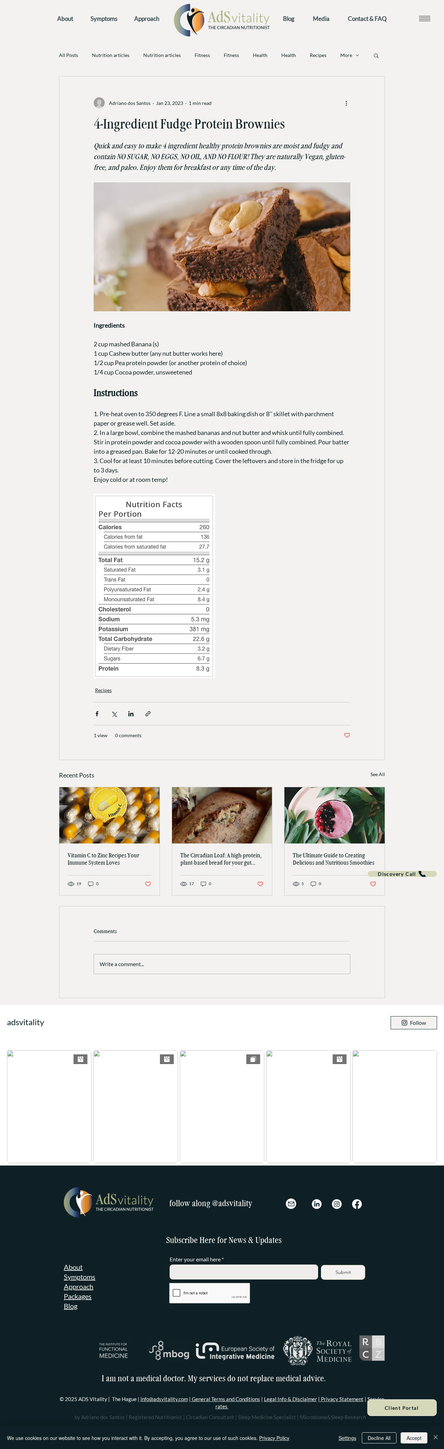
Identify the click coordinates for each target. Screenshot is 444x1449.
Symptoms (79, 1277)
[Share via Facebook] (97, 713)
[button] (424, 18)
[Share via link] (148, 713)
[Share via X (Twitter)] (114, 713)
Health (260, 55)
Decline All (379, 1437)
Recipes (318, 55)
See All (377, 774)
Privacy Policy (274, 1437)
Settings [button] (347, 1437)
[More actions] (346, 103)
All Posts (68, 55)
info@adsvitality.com (164, 1399)
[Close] (436, 1437)
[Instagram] (337, 1204)
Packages (78, 1296)
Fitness (202, 55)
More (346, 55)
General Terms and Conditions (225, 1399)
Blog (70, 1306)
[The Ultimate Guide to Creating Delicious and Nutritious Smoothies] (334, 815)
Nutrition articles (110, 55)
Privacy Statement (342, 1399)
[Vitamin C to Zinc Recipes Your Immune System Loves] (109, 815)
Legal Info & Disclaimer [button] (290, 1399)
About (73, 1267)
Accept (414, 1437)
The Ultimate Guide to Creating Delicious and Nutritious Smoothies (333, 859)
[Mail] (291, 1204)
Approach (78, 1286)
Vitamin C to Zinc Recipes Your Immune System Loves (103, 859)
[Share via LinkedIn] (131, 713)
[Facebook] (357, 1204)
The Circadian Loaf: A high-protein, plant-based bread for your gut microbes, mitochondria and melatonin (221, 859)
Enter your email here (195, 1259)
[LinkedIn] (317, 1204)
